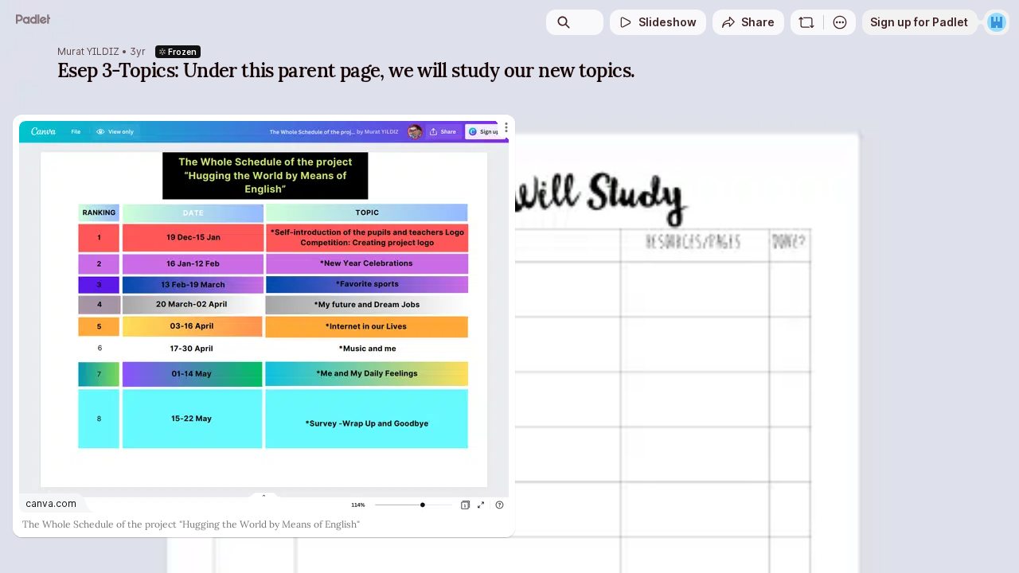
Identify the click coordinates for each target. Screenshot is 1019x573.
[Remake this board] (806, 22)
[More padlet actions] (840, 22)
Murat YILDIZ (88, 51)
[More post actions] (506, 127)
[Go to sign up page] (996, 22)
